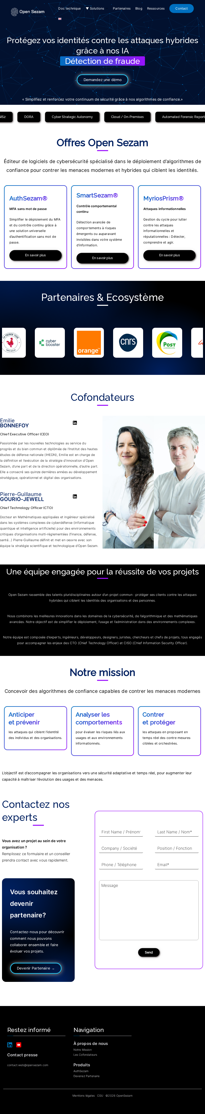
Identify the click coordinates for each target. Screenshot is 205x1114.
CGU (100, 1095)
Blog (138, 8)
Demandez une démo (102, 80)
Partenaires (122, 8)
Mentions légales (83, 1095)
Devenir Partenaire (36, 968)
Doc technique (69, 8)
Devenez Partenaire (86, 1076)
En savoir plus (35, 255)
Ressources (156, 8)
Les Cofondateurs (85, 1054)
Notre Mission (82, 1049)
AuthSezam (80, 1071)
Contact (181, 8)
